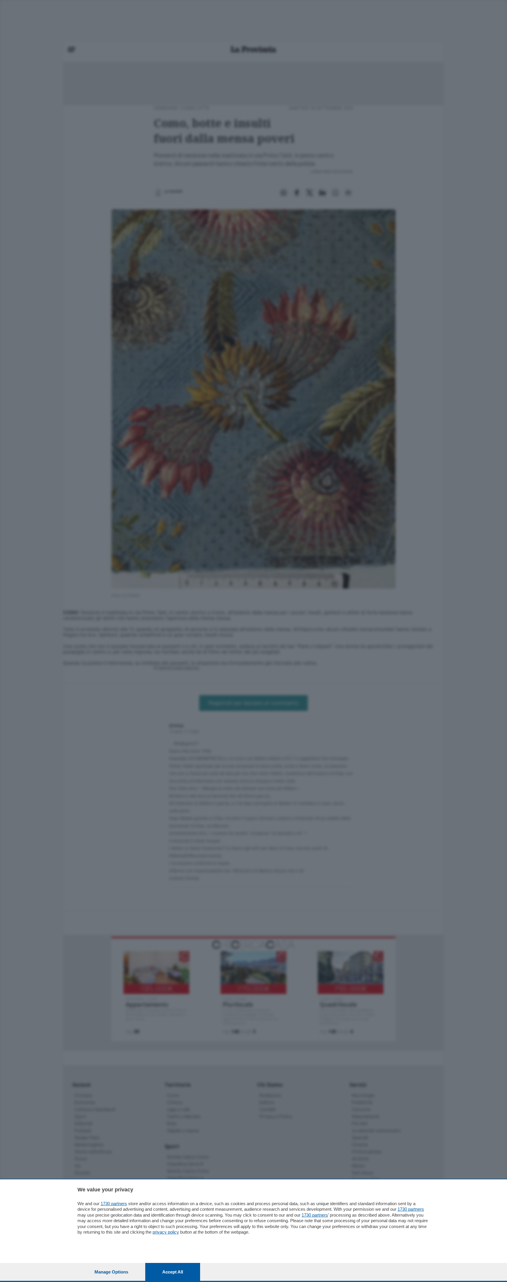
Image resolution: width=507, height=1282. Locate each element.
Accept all (172, 1271)
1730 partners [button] (114, 1203)
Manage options (111, 1271)
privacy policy (166, 1231)
